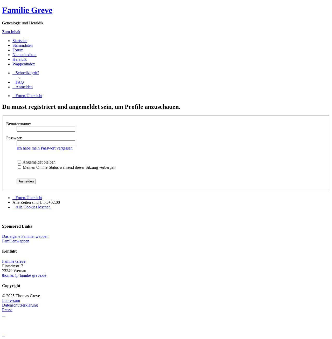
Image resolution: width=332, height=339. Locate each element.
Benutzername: (18, 123)
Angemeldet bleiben (39, 162)
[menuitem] (18, 82)
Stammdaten (22, 45)
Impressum (11, 300)
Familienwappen (15, 241)
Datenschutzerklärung (20, 305)
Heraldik (19, 59)
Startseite (19, 40)
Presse (7, 310)
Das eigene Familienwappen (25, 236)
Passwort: (14, 138)
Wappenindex (23, 64)
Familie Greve (27, 10)
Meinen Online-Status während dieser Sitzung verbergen (68, 167)
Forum (17, 50)
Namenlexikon (24, 54)
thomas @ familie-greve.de (24, 275)
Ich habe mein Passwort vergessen (45, 148)
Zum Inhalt (11, 32)
